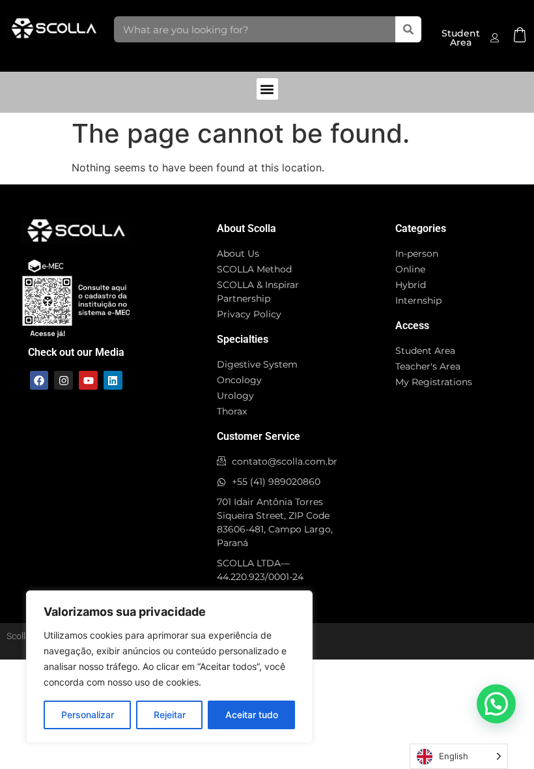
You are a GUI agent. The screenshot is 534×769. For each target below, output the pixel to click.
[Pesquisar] (408, 29)
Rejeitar (170, 714)
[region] (169, 666)
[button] (267, 89)
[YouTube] (88, 380)
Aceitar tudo (251, 714)
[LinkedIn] (113, 380)
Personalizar (87, 714)
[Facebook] (39, 380)
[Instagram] (63, 380)
